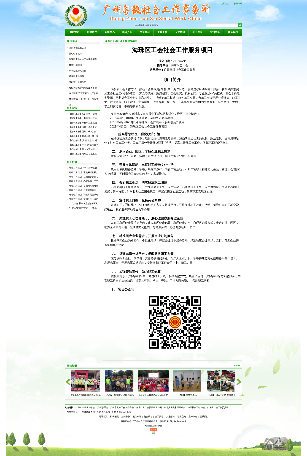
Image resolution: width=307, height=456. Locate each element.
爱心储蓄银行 (75, 53)
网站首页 (74, 32)
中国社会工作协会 (196, 407)
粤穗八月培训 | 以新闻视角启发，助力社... (82, 190)
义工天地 (159, 416)
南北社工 (140, 407)
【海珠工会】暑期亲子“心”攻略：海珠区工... (82, 132)
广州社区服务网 (87, 412)
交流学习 (145, 32)
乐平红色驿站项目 (77, 70)
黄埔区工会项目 (76, 76)
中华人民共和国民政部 (174, 407)
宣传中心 (215, 32)
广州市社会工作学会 (85, 407)
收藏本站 (238, 3)
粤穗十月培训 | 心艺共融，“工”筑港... (83, 182)
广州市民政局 (103, 412)
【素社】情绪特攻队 (154, 394)
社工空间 (198, 32)
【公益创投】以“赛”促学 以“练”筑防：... (83, 141)
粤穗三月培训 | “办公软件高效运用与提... (83, 168)
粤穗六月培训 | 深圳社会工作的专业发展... (83, 199)
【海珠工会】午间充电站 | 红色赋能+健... (83, 145)
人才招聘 (180, 32)
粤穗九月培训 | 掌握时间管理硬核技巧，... (83, 186)
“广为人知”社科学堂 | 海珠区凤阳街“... (83, 204)
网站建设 (149, 426)
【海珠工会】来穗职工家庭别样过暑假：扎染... (83, 123)
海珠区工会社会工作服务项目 (83, 59)
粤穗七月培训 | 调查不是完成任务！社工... (83, 195)
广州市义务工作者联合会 (122, 407)
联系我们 (233, 32)
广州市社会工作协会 (121, 412)
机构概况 (92, 32)
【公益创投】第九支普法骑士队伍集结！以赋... (83, 150)
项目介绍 (127, 32)
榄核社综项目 (75, 65)
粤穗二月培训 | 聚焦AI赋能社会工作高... (83, 173)
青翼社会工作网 (154, 407)
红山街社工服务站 (77, 82)
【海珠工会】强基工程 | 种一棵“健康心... (83, 136)
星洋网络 (158, 426)
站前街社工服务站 (77, 48)
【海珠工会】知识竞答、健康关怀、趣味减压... (83, 114)
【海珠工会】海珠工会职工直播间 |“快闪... (83, 154)
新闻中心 (110, 32)
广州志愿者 (102, 407)
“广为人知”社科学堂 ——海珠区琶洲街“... (83, 208)
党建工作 (162, 32)
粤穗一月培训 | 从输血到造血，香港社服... (83, 177)
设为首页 (226, 3)
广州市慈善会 (71, 412)
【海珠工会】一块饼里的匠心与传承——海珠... (83, 119)
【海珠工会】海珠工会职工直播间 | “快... (83, 127)
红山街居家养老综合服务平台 (83, 87)
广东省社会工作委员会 (217, 407)
